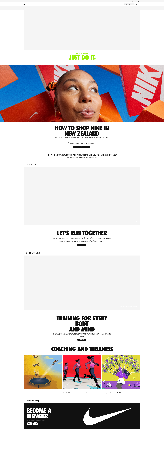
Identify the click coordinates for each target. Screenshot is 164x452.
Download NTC (81, 339)
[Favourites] (137, 4)
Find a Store (73, 4)
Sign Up (29, 423)
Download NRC (81, 245)
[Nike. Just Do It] (82, 93)
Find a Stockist (80, 4)
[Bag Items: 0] (139, 4)
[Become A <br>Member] (82, 416)
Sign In (35, 423)
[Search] (125, 4)
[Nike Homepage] (25, 4)
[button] (82, 196)
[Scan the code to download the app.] (82, 283)
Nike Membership (90, 4)
